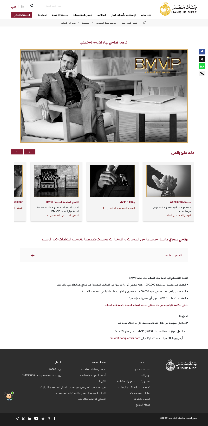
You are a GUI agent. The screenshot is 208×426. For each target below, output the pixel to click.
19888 (52, 369)
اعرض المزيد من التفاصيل (176, 215)
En (22, 6)
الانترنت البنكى (22, 14)
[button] (29, 151)
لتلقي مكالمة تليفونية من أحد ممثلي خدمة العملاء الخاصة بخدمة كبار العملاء (146, 304)
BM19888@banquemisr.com (38, 375)
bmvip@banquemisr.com (125, 337)
